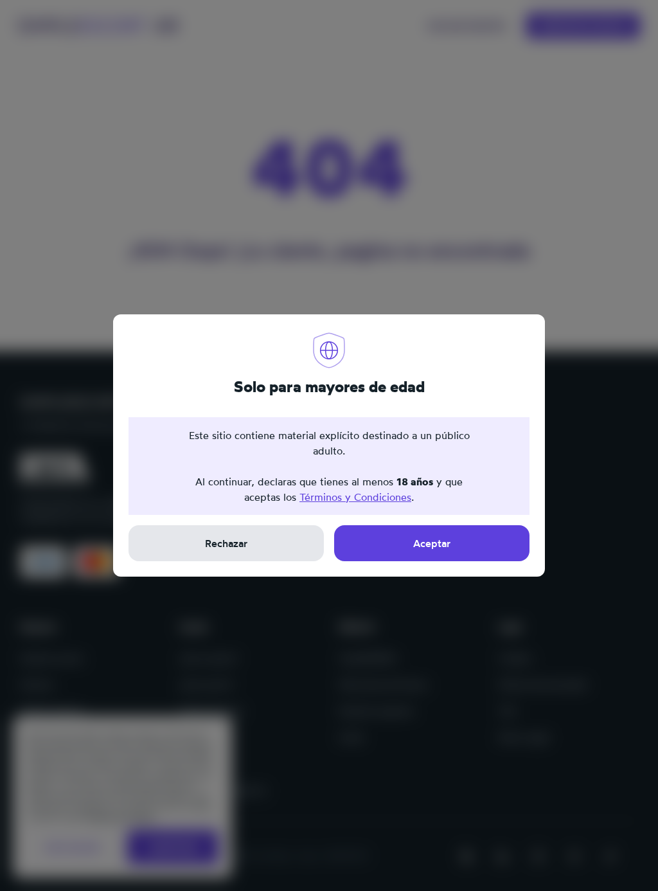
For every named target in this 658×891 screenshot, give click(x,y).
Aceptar (431, 543)
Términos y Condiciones (355, 497)
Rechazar (226, 543)
